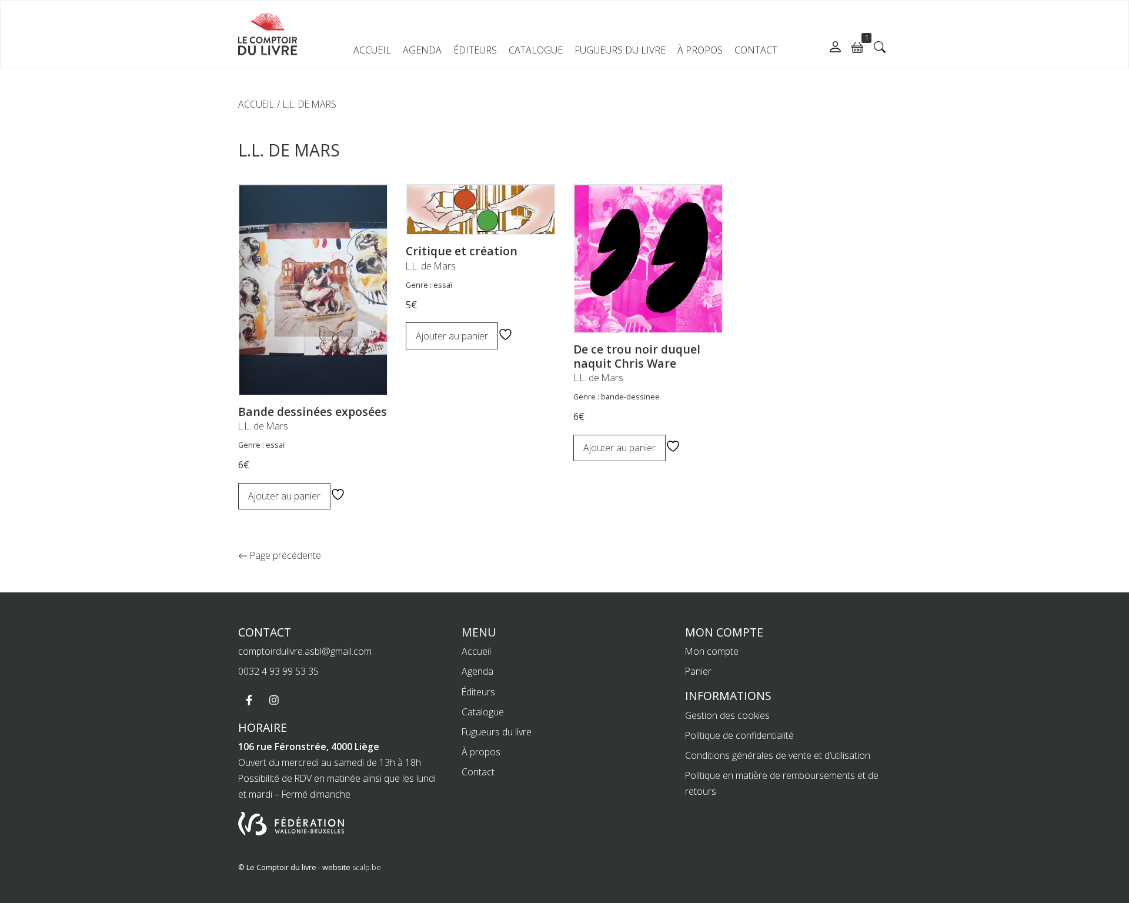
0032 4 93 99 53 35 (278, 671)
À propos (700, 50)
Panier (698, 671)
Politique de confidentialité (739, 735)
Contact (755, 50)
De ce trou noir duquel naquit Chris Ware (636, 356)
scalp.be (366, 867)
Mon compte (712, 651)
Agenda (422, 50)
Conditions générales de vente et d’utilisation (777, 755)
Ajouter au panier (284, 495)
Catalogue (536, 50)
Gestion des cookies (727, 715)
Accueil (372, 50)
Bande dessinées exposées (312, 411)
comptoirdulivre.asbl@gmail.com (305, 651)
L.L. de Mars (263, 425)
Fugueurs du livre (620, 50)
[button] (880, 47)
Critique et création (461, 251)
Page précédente (284, 555)
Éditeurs (475, 50)
